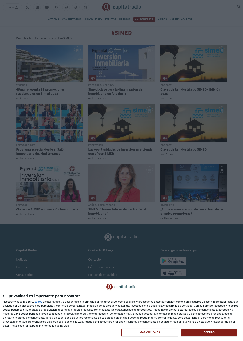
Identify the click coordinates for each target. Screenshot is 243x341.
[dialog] (121, 310)
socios (38, 301)
